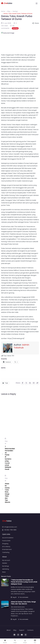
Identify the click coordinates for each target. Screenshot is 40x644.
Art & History (6, 546)
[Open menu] (36, 3)
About (9, 630)
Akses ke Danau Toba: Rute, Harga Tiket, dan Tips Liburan (7, 493)
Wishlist (4, 563)
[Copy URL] (37, 382)
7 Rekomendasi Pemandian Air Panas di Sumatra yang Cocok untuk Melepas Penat (10, 458)
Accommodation (7, 538)
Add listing (5, 569)
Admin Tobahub (21, 346)
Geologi (15, 11)
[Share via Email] (33, 382)
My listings (5, 566)
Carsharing (5, 552)
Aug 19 (6, 442)
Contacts (30, 630)
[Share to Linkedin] (29, 382)
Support (21, 630)
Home (3, 11)
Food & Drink (6, 541)
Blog (8, 11)
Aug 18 (6, 479)
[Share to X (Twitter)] (26, 382)
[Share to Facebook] (22, 382)
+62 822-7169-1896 (10, 530)
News (4, 572)
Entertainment (7, 549)
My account (6, 560)
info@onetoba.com (10, 527)
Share (37, 23)
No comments (24, 597)
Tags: (6, 383)
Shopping (5, 544)
